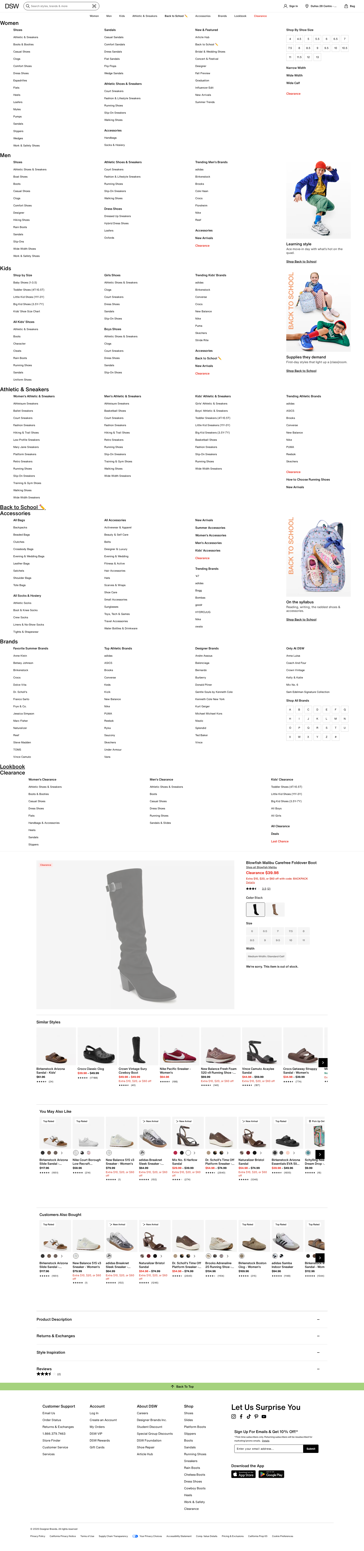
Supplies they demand (306, 357)
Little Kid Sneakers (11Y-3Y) (212, 425)
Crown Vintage (295, 670)
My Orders (97, 1426)
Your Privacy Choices (151, 1536)
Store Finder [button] (51, 1440)
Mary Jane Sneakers (26, 447)
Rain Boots (20, 227)
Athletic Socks (22, 603)
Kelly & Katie (294, 677)
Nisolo (199, 721)
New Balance (203, 311)
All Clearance (280, 826)
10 (335, 48)
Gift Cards (97, 1447)
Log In (94, 1413)
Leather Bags (21, 563)
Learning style (298, 244)
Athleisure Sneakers (25, 403)
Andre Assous (203, 656)
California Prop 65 (258, 1536)
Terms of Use (87, 1536)
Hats (107, 578)
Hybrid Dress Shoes (116, 223)
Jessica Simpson (23, 713)
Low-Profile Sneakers (26, 440)
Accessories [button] (202, 16)
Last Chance (280, 841)
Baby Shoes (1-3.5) (25, 282)
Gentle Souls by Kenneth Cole (214, 692)
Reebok (291, 454)
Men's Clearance (161, 779)
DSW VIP (96, 1433)
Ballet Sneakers (23, 411)
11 (290, 57)
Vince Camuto (22, 757)
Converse (201, 297)
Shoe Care (110, 592)
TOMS (17, 749)
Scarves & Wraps (115, 585)
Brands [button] (222, 16)
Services (48, 1454)
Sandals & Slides (160, 823)
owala (199, 626)
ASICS (290, 411)
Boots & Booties (23, 44)
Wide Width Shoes (24, 249)
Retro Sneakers (22, 461)
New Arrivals (203, 95)
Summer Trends (205, 102)
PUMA (290, 447)
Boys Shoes (112, 329)
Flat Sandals (112, 59)
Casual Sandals (113, 37)
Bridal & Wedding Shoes (210, 52)
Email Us (48, 1413)
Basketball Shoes (115, 411)
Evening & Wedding (116, 556)
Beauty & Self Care (116, 535)
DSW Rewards (100, 1440)
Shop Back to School (301, 261)
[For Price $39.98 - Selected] (255, 910)
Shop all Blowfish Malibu (261, 867)
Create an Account (103, 1420)
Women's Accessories (210, 535)
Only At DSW (295, 648)
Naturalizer (20, 728)
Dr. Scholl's (20, 692)
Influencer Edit (204, 88)
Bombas (200, 598)
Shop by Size (22, 275)
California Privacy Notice (63, 1536)
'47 (197, 576)
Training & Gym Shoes (27, 483)
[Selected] (75, 1152)
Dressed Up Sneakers (117, 216)
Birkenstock (202, 177)
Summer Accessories (210, 527)
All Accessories (115, 520)
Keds (107, 685)
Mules (17, 109)
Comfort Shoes (22, 66)
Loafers (17, 102)
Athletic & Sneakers (25, 37)
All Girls (276, 816)
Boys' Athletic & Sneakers (211, 411)
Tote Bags (19, 585)
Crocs (198, 198)
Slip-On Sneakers (115, 113)
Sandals (18, 124)
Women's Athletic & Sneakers (34, 396)
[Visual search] (94, 6)
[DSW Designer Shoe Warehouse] (12, 5)
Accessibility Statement (178, 1536)
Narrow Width (296, 67)
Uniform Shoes (22, 380)
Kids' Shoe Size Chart (26, 311)
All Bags (19, 520)
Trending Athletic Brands (303, 396)
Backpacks (20, 527)
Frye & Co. (20, 706)
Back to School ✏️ (176, 16)
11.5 (299, 57)
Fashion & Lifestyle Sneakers (122, 98)
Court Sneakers (113, 91)
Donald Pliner (203, 685)
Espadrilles (20, 80)
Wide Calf (293, 83)
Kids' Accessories (207, 550)
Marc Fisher (20, 721)
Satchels (18, 571)
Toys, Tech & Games (117, 614)
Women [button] (94, 16)
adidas (199, 169)
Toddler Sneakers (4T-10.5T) (212, 418)
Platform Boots (195, 1426)
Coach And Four (296, 663)
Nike (198, 213)
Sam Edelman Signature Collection (307, 692)
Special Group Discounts (155, 1433)
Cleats (17, 351)
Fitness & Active (114, 563)
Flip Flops (110, 66)
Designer (200, 66)
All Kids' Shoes (23, 321)
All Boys (276, 808)
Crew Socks (20, 617)
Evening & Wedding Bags (28, 556)
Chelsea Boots (194, 1474)
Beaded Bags (21, 535)
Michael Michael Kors (208, 713)
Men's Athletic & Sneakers (122, 396)
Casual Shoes (21, 52)
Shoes (17, 30)
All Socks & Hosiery (27, 595)
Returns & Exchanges (58, 1426)
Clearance (293, 93)
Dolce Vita (19, 685)
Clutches (18, 542)
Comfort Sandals (114, 44)
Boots (16, 184)
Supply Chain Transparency (113, 1536)
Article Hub (202, 37)
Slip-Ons (18, 241)
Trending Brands (206, 568)
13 (317, 57)
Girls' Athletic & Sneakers (211, 403)
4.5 (299, 39)
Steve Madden (22, 742)
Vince (198, 742)
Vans (107, 757)
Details (250, 882)
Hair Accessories (114, 571)
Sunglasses (111, 607)
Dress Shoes (21, 73)
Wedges (18, 138)
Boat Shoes (20, 177)
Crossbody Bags (23, 549)
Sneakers (190, 1461)
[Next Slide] (323, 1062)
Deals (275, 833)
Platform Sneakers (24, 454)
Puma (198, 326)
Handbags (110, 138)
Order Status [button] (51, 1420)
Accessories (204, 230)
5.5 (317, 39)
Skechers (201, 333)
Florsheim (201, 205)
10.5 (344, 48)
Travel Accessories (116, 621)
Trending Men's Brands (211, 162)
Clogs (16, 59)
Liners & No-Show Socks (28, 624)
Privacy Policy (37, 1536)
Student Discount (149, 1426)
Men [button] (109, 16)
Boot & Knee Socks (25, 610)
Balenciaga (202, 663)
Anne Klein (20, 656)
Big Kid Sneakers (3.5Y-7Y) (212, 432)
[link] (55, 1073)
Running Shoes (113, 105)
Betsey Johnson (23, 663)
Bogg (198, 590)
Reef (198, 220)
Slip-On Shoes (113, 318)
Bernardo (201, 670)
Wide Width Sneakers (26, 497)
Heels (16, 95)
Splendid (200, 728)
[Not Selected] (42, 1152)
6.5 (335, 39)
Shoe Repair (146, 1447)
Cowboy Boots (195, 1488)
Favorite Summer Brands (30, 648)
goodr (198, 605)
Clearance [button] (260, 16)
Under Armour (113, 749)
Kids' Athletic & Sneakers (213, 396)
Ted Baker (201, 735)
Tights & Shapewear (25, 632)
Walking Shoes (113, 120)
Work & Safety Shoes (26, 145)
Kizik (107, 692)
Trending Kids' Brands (210, 275)
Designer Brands (207, 648)
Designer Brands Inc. (152, 1420)
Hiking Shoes (21, 220)
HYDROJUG (202, 612)
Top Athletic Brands (118, 648)
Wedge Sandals (113, 73)
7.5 (290, 48)
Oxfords (109, 238)
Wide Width (294, 75)
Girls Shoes (112, 275)
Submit (311, 1449)
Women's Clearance (42, 779)
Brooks (199, 184)
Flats (16, 88)
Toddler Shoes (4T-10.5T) (28, 290)
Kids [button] (122, 16)
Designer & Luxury (115, 549)
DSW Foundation (149, 1440)
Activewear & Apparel (118, 527)
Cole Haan (201, 191)
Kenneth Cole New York (210, 699)
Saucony (109, 735)
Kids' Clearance (282, 779)
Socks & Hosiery (114, 145)
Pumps (17, 116)
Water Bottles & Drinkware (120, 628)
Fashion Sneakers (24, 425)
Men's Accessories (208, 543)
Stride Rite (202, 340)
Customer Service (55, 1447)
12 (308, 57)
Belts (107, 542)
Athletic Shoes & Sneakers (123, 83)
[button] (66, 1121)
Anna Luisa (293, 656)
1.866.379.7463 (53, 1433)
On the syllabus (300, 602)
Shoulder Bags (22, 578)
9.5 (326, 48)
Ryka (107, 728)
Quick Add (55, 1186)
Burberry (200, 677)
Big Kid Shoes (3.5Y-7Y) (28, 304)
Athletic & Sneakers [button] (144, 16)
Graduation (202, 80)
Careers (142, 1413)
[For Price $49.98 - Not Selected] (275, 910)
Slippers (18, 131)
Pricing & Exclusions (233, 1536)
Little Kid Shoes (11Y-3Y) (28, 297)
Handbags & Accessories (44, 823)
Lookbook (240, 16)
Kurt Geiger (202, 706)
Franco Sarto (21, 699)
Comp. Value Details (206, 1536)
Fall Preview (202, 73)
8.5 (308, 48)
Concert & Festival (206, 59)
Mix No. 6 (292, 685)
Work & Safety (194, 1502)
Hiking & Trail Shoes (26, 432)
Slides (188, 1420)
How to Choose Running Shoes (308, 479)
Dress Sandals (113, 52)
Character (19, 343)
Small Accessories (115, 599)
